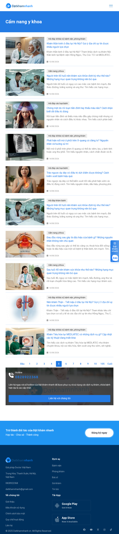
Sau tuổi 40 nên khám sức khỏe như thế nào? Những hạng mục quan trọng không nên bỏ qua (80, 271)
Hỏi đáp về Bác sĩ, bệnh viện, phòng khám (66, 39)
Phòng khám (58, 471)
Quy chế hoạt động (15, 519)
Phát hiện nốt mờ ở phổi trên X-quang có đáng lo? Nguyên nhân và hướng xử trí (77, 142)
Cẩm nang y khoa (56, 71)
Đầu (22, 363)
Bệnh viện (56, 465)
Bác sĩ (55, 477)
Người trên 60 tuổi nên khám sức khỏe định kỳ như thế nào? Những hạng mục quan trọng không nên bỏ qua (78, 77)
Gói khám (56, 483)
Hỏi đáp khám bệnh (57, 200)
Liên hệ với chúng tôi (59, 398)
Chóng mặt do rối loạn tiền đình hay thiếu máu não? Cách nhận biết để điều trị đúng (80, 110)
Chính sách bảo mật (15, 513)
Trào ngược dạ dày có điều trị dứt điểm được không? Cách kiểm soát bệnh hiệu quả (78, 174)
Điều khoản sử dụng (15, 507)
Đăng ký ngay (99, 432)
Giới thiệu (10, 501)
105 (102, 363)
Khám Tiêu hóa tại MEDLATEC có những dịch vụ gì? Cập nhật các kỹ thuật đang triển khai (79, 336)
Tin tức (55, 489)
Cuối (109, 363)
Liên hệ (9, 525)
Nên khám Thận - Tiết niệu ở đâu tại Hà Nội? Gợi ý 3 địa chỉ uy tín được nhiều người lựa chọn (79, 304)
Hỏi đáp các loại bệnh (58, 103)
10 (95, 363)
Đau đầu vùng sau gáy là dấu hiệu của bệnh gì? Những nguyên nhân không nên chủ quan (80, 239)
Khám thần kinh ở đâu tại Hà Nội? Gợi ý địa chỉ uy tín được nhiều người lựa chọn (78, 45)
